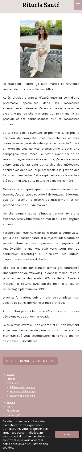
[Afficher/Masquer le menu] (78, 5)
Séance (11, 402)
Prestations (13, 383)
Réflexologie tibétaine (22, 395)
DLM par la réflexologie (22, 391)
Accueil (10, 374)
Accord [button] (67, 434)
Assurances (13, 410)
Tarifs (10, 406)
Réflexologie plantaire (22, 387)
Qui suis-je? (13, 415)
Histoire (11, 378)
